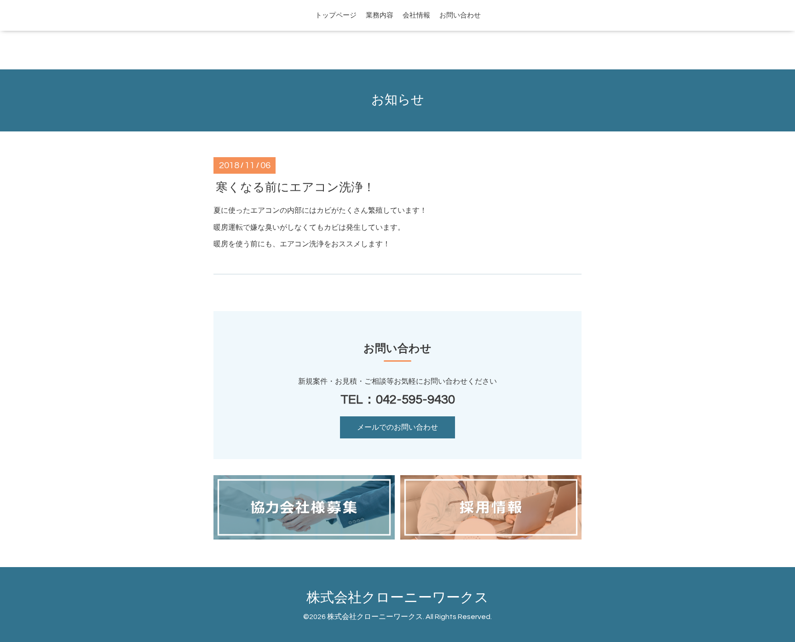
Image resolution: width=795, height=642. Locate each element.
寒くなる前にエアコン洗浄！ (295, 187)
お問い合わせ (460, 15)
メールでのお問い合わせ (397, 427)
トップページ (336, 15)
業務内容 (379, 15)
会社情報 (416, 15)
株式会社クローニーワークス (397, 598)
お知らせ (397, 100)
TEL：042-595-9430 (397, 399)
